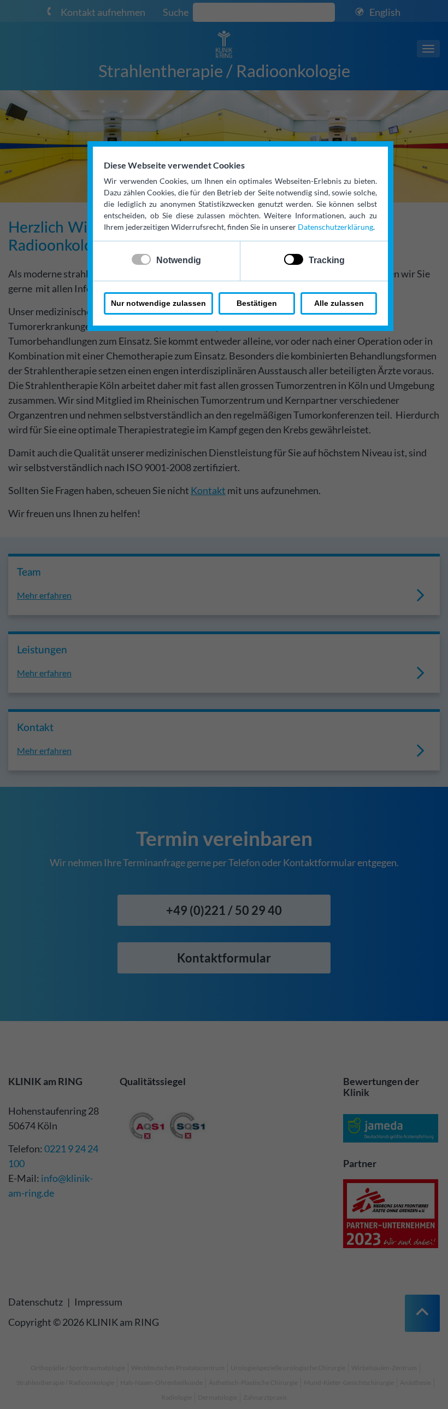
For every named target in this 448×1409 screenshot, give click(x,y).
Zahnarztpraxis (265, 1397)
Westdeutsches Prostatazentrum (178, 1368)
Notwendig (178, 260)
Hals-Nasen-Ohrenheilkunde (161, 1382)
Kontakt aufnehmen (103, 12)
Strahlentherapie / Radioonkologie (224, 70)
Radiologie (176, 1397)
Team (29, 572)
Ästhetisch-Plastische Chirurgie (253, 1382)
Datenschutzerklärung (335, 226)
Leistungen (42, 650)
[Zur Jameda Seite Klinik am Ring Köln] (390, 1130)
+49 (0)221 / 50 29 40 (224, 910)
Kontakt (208, 490)
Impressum (98, 1302)
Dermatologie (217, 1397)
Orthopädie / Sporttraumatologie (78, 1368)
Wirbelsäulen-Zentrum (384, 1368)
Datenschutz (35, 1302)
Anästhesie (415, 1382)
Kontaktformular (224, 957)
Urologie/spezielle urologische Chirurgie (288, 1368)
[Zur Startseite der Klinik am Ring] (224, 43)
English (384, 12)
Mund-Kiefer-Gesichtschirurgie (349, 1382)
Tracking (327, 260)
